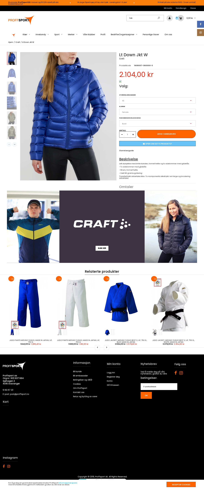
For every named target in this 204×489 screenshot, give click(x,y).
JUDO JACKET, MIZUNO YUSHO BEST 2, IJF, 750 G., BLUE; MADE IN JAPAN (126, 341)
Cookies (77, 384)
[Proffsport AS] (21, 24)
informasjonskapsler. (68, 483)
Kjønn (122, 106)
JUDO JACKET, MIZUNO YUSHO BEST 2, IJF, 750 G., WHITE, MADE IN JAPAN (173, 341)
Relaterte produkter (102, 271)
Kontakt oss (78, 392)
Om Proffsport (80, 388)
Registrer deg (113, 376)
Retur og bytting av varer (85, 396)
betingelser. (149, 378)
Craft (121, 58)
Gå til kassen (113, 385)
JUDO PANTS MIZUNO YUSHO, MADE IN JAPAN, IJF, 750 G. (30, 341)
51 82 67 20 (8, 390)
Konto (110, 381)
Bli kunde (77, 371)
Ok (146, 395)
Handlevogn (181, 8)
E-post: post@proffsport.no (16, 394)
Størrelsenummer (127, 95)
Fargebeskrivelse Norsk (130, 118)
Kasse (193, 8)
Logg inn (111, 372)
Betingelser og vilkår (82, 379)
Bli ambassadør (80, 375)
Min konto (168, 8)
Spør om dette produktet (158, 143)
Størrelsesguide (126, 150)
